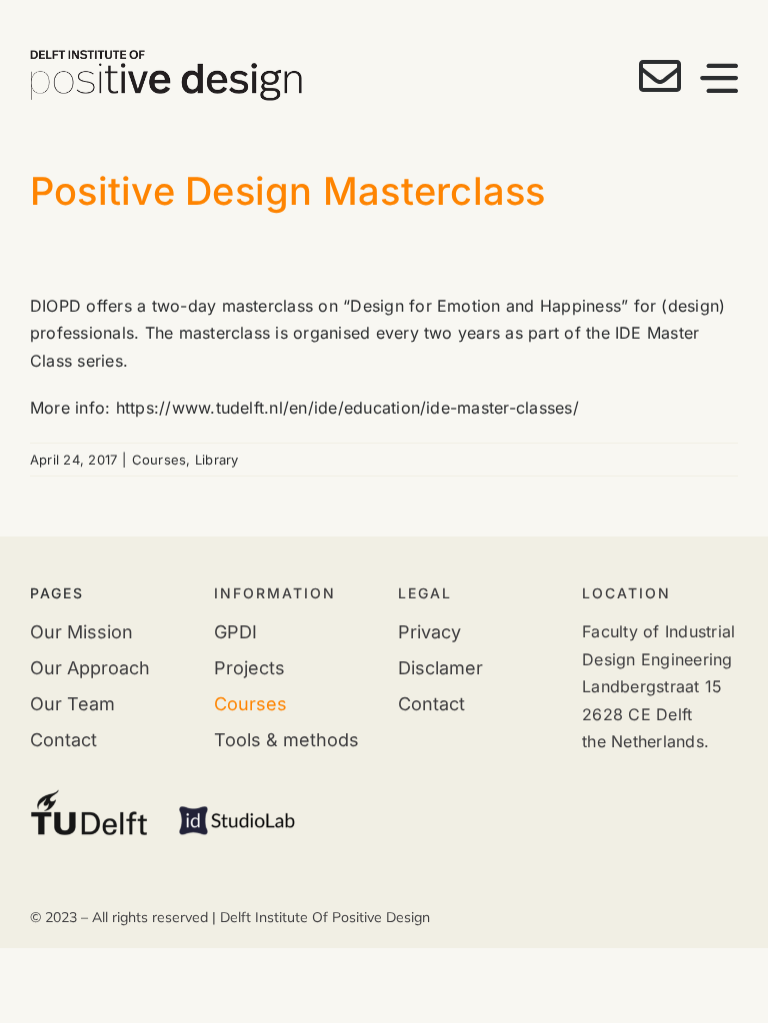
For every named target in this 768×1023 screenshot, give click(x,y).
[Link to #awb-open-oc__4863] (719, 78)
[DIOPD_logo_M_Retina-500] (166, 58)
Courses (159, 460)
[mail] (660, 76)
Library (217, 460)
